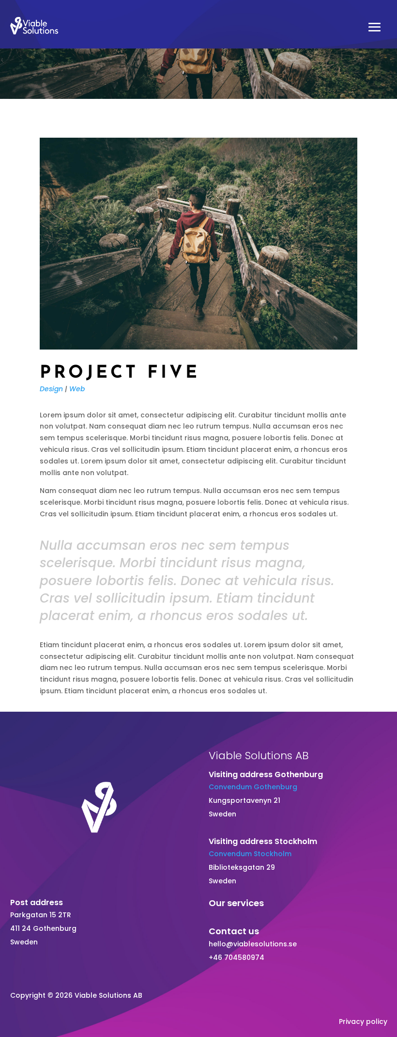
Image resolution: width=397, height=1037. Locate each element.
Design (51, 389)
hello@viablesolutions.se (253, 944)
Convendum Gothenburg (253, 787)
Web (77, 389)
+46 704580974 (236, 957)
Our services (236, 903)
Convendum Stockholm (250, 854)
